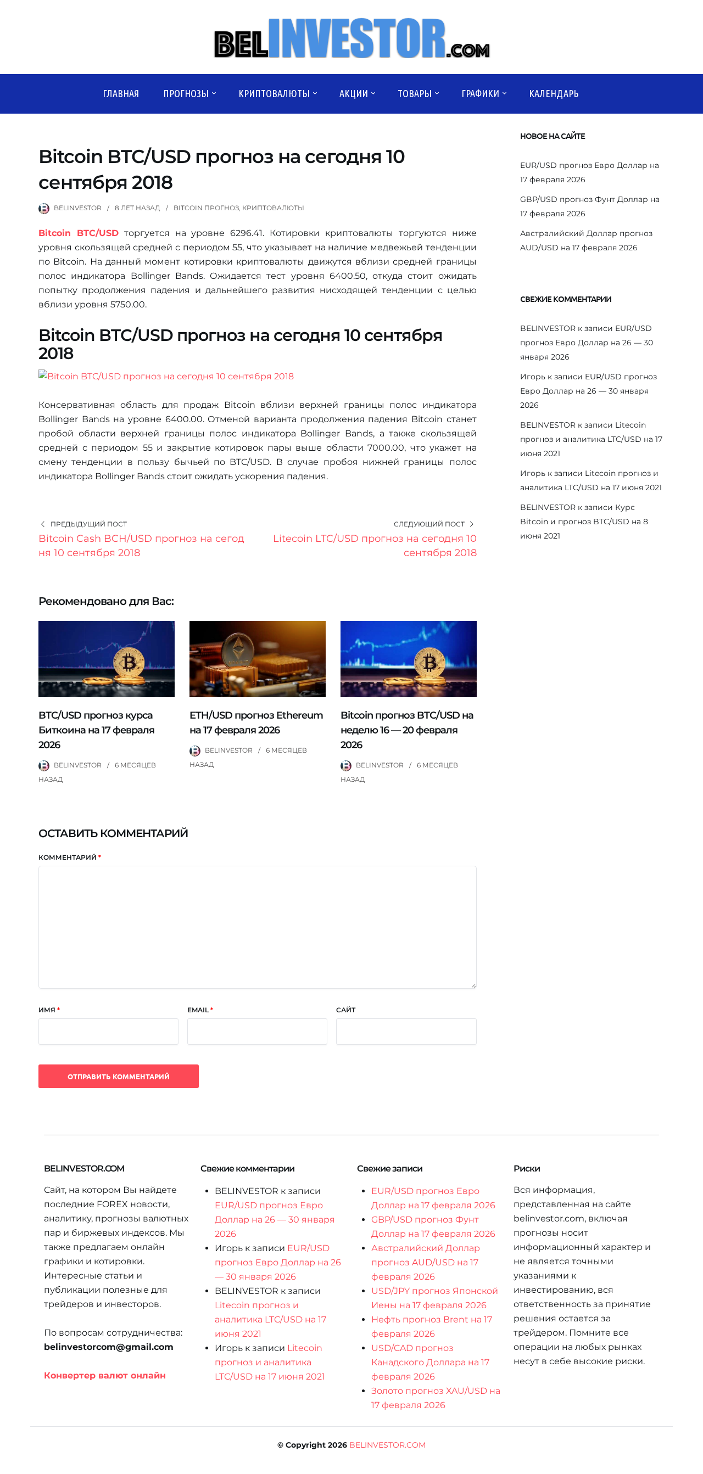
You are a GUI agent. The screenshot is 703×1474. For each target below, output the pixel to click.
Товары (415, 93)
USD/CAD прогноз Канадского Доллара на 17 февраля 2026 (430, 1362)
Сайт (345, 1010)
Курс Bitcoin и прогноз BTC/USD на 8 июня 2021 (584, 521)
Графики (480, 93)
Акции (353, 93)
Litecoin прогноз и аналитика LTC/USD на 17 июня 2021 (591, 439)
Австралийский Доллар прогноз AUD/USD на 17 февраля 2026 (425, 1262)
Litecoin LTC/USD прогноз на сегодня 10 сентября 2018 (375, 546)
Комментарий (69, 857)
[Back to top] (692, 1463)
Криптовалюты (274, 93)
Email (200, 1010)
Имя (49, 1010)
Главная (121, 93)
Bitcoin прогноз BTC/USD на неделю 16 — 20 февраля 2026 (407, 730)
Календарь (553, 93)
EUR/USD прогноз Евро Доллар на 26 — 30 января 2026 (586, 342)
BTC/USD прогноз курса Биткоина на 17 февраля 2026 (96, 730)
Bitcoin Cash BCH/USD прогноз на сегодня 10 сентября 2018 (141, 546)
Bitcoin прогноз (206, 208)
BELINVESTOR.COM (387, 1445)
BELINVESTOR (78, 208)
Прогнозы (186, 93)
